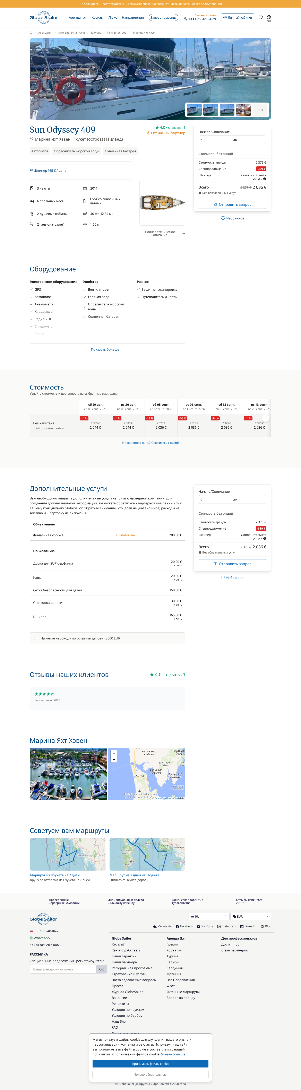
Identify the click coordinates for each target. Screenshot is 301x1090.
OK (101, 969)
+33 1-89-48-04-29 (47, 931)
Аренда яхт (45, 32)
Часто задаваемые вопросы (134, 980)
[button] (77, 17)
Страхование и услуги (129, 974)
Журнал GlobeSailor (127, 991)
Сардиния (175, 968)
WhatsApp (42, 938)
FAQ (115, 1027)
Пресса (117, 986)
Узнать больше (173, 1054)
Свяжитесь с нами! (165, 443)
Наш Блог (119, 1021)
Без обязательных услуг (218, 193)
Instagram (229, 926)
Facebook (186, 926)
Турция (172, 956)
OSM (176, 798)
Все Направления (181, 980)
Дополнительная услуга (253, 177)
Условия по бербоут (128, 1015)
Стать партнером (235, 950)
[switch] (232, 218)
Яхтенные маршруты (183, 991)
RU (197, 916)
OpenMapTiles (163, 798)
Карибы (173, 962)
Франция (174, 974)
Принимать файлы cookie (150, 1064)
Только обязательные (150, 1074)
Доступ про (230, 944)
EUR (240, 916)
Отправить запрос (235, 204)
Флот (171, 986)
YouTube (207, 926)
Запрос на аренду (181, 997)
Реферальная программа (132, 968)
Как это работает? (126, 950)
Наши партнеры (125, 962)
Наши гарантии (124, 956)
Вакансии (119, 997)
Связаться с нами (47, 945)
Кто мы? (118, 944)
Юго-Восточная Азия (71, 32)
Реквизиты (120, 1003)
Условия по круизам (128, 1009)
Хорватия (174, 950)
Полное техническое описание (160, 233)
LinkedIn (251, 926)
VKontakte (165, 926)
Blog (268, 926)
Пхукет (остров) (117, 32)
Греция (172, 944)
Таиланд (96, 32)
